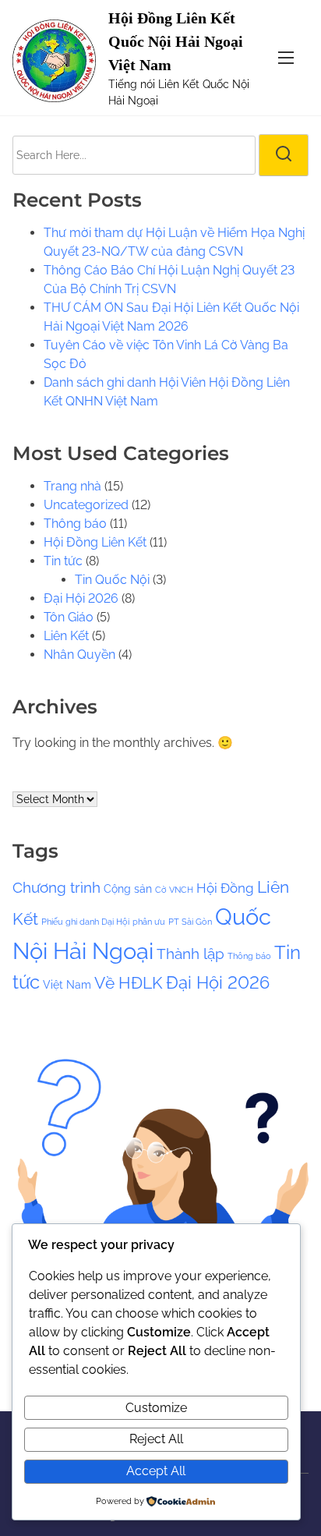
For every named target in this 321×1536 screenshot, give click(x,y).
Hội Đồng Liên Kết (95, 542)
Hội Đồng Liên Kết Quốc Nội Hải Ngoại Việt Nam (175, 41)
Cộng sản (128, 888)
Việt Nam (67, 984)
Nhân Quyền (79, 654)
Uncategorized (86, 504)
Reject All (156, 1439)
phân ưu (148, 921)
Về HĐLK (128, 983)
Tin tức (63, 561)
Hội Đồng (225, 888)
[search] (284, 155)
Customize (156, 1407)
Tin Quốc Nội (112, 579)
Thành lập (190, 953)
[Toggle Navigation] (286, 57)
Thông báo (75, 523)
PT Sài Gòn (190, 921)
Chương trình (56, 887)
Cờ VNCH (174, 889)
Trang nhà (72, 486)
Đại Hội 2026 (81, 598)
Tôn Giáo (68, 617)
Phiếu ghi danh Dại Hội (85, 921)
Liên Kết (66, 635)
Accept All (155, 1470)
